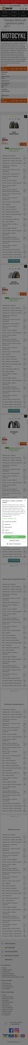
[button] (14, 518)
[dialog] (14, 522)
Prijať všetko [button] (14, 536)
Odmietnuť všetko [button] (14, 540)
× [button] (24, 500)
